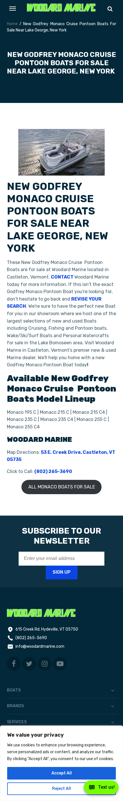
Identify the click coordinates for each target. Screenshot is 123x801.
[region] (61, 763)
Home (12, 23)
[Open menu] (12, 8)
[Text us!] (101, 789)
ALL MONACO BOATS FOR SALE (61, 487)
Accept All (61, 773)
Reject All (61, 788)
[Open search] (110, 8)
